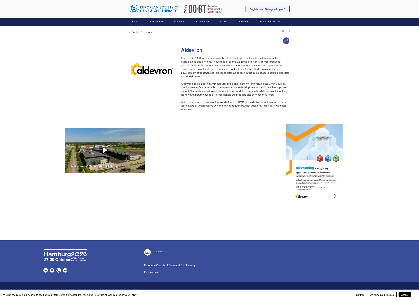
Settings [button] (360, 294)
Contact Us (160, 251)
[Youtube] (52, 270)
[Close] (415, 294)
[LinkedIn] (45, 270)
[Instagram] (58, 270)
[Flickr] (65, 270)
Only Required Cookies (382, 294)
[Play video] (105, 150)
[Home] (286, 40)
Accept (404, 294)
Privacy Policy (129, 294)
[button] (159, 21)
